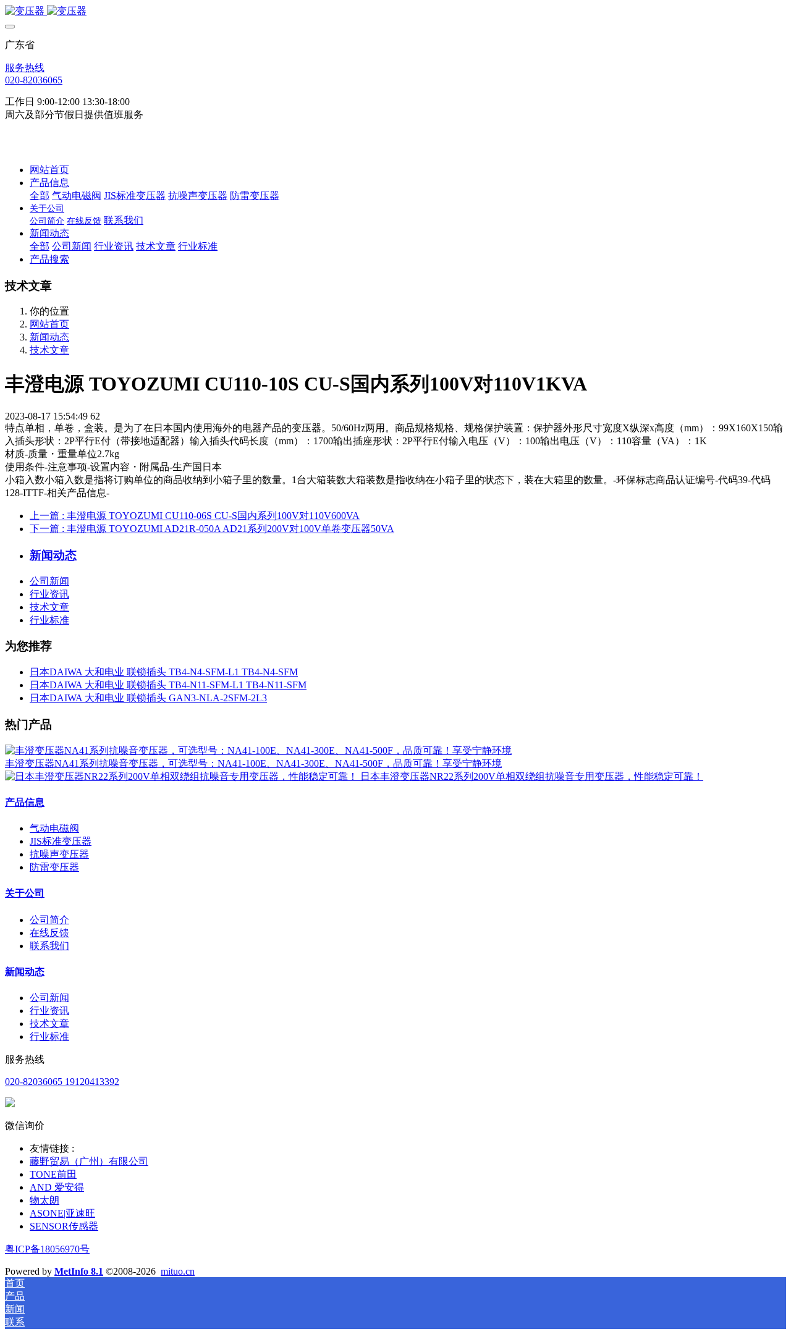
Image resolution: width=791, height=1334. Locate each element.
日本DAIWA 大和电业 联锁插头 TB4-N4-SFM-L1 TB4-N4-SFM (164, 672)
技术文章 (49, 350)
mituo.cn (178, 1271)
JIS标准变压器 (60, 841)
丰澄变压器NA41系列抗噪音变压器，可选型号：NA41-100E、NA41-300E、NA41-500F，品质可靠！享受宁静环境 (253, 763)
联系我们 (49, 945)
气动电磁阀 (54, 828)
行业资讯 (49, 594)
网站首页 (49, 169)
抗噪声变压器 (59, 854)
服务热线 (24, 67)
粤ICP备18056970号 (47, 1249)
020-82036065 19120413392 (62, 1081)
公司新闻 (49, 581)
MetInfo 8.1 (78, 1271)
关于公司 (24, 893)
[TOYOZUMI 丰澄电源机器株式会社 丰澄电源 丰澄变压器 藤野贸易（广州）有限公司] (395, 11)
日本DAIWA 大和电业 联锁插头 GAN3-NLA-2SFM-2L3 (148, 698)
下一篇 (212, 528)
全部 (39, 195)
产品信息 (24, 802)
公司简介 (49, 919)
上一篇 (195, 515)
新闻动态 (49, 337)
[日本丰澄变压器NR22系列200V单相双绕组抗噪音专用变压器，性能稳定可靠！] (182, 776)
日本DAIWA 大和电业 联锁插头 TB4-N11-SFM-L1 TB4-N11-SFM (168, 685)
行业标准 (49, 620)
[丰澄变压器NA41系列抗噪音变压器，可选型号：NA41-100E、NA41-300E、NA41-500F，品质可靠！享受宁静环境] (258, 750)
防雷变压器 (54, 867)
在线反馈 (49, 932)
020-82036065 (33, 80)
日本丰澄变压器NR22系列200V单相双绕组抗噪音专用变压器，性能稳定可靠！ (531, 776)
